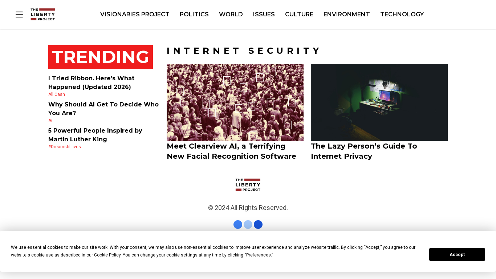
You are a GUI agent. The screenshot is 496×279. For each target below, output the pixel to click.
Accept (457, 254)
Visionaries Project (135, 14)
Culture (299, 14)
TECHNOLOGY (402, 14)
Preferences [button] (258, 255)
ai (50, 120)
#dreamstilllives (64, 146)
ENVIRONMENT (347, 14)
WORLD (231, 14)
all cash (56, 94)
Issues (264, 14)
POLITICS (194, 14)
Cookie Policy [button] (107, 255)
